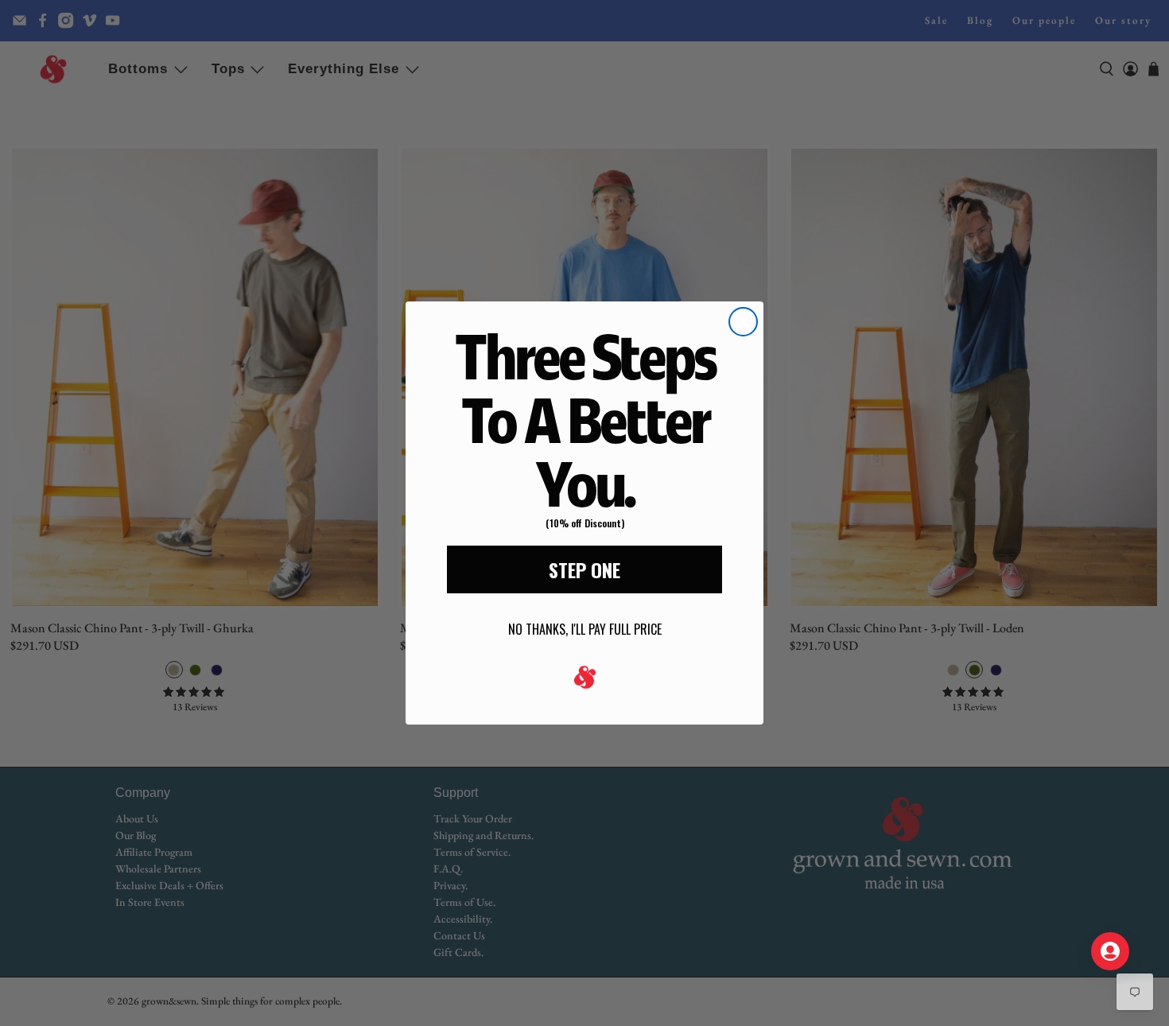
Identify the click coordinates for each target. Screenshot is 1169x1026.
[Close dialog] (743, 322)
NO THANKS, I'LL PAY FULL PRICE (585, 629)
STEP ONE (584, 569)
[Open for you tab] (1110, 951)
